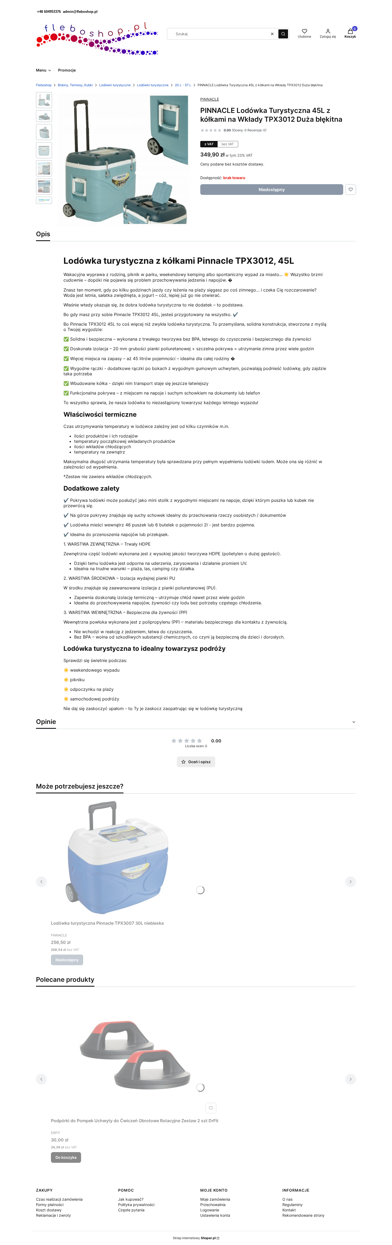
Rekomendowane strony (303, 1215)
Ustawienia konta (215, 1215)
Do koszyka (66, 1157)
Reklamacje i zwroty (53, 1215)
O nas (287, 1199)
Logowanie (209, 1210)
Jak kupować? (130, 1199)
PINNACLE (209, 99)
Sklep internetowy (194, 1238)
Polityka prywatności (136, 1204)
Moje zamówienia (215, 1199)
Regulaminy (292, 1204)
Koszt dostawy (49, 1210)
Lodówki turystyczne (115, 85)
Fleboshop (43, 85)
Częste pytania (131, 1210)
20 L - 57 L (183, 85)
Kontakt (289, 1210)
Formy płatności (49, 1204)
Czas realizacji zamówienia (59, 1199)
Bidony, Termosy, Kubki (75, 85)
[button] (283, 33)
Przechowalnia (213, 1204)
